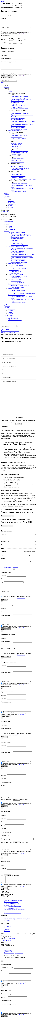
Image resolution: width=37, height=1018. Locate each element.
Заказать (18, 423)
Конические (14, 104)
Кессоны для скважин (17, 166)
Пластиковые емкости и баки (19, 96)
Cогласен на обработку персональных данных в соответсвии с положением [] (16, 32)
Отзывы (10, 205)
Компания (11, 201)
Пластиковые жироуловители (19, 151)
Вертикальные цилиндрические (20, 98)
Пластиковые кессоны (17, 169)
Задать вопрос (8, 950)
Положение (21, 33)
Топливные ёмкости (17, 102)
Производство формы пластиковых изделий (17, 918)
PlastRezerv (6, 940)
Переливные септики (17, 177)
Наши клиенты (12, 204)
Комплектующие (16, 160)
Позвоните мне (5, 35)
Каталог (10, 91)
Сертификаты (12, 317)
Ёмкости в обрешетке (17, 101)
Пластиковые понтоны (17, 158)
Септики (6, 911)
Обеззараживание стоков (18, 191)
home (2, 1)
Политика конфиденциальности (13, 953)
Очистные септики (16, 174)
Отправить (4, 599)
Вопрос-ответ (12, 229)
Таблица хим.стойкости (15, 320)
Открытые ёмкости (16, 107)
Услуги (6, 193)
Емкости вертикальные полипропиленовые (18, 118)
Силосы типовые (16, 146)
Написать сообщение (6, 77)
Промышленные (16, 154)
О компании (11, 202)
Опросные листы (13, 318)
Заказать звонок (8, 951)
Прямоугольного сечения (18, 138)
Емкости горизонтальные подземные (22, 124)
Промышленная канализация (19, 183)
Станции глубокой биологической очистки (23, 179)
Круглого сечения (16, 137)
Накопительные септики (18, 176)
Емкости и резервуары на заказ (13, 900)
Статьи (10, 226)
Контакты (7, 194)
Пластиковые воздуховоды (19, 135)
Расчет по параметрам (7, 516)
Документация (8, 315)
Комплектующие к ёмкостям (19, 108)
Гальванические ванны (14, 130)
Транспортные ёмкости (18, 127)
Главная (6, 87)
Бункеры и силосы (16, 143)
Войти (2, 82)
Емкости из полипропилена (19, 129)
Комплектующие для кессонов (20, 168)
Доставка (7, 196)
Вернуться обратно (8, 567)
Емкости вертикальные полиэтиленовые (23, 121)
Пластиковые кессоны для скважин (14, 909)
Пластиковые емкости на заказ (20, 113)
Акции (10, 227)
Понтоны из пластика (17, 162)
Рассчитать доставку (6, 526)
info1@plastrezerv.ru (9, 938)
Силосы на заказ (16, 144)
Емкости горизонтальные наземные (21, 123)
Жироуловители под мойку (19, 152)
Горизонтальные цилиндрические (21, 99)
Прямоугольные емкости (18, 105)
